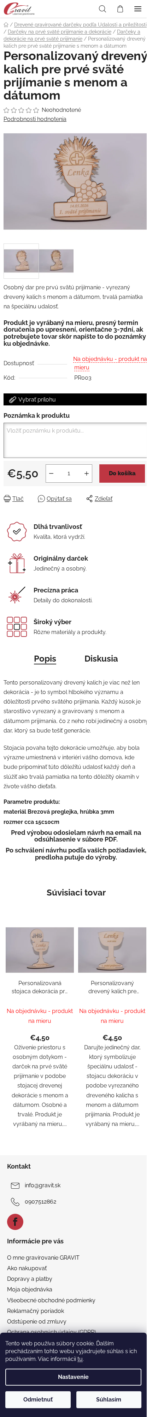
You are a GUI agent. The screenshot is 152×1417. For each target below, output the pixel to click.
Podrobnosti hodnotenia (35, 119)
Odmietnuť (38, 1399)
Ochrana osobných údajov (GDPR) (51, 1332)
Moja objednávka (29, 1289)
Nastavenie (73, 1377)
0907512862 (40, 1201)
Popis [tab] (45, 658)
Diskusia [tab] (101, 658)
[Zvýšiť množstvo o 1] (86, 473)
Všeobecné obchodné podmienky (51, 1300)
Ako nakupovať (27, 1268)
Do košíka (122, 473)
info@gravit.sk (42, 1185)
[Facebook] (15, 1222)
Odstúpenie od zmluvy (36, 1321)
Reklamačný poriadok (35, 1311)
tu (80, 1359)
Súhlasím (108, 1399)
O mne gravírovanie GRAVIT (43, 1257)
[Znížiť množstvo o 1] (51, 473)
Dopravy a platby (29, 1279)
